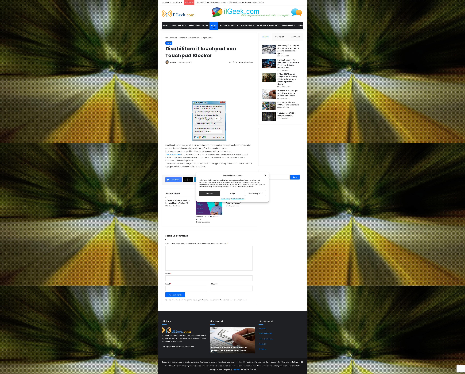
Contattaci (262, 328)
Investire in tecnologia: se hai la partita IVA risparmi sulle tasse (287, 93)
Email (168, 284)
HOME (166, 25)
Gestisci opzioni (256, 193)
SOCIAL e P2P (246, 25)
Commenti (295, 37)
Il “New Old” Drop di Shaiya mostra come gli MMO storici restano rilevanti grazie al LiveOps (287, 79)
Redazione (262, 349)
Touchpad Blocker (173, 154)
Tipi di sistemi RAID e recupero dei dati (286, 114)
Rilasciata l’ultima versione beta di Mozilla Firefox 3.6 (177, 201)
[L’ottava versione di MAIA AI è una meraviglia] (269, 105)
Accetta (209, 193)
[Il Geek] (178, 13)
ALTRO (300, 25)
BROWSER (193, 25)
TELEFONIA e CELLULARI (267, 25)
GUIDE (205, 25)
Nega (232, 193)
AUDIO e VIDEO (178, 25)
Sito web (214, 284)
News (175, 38)
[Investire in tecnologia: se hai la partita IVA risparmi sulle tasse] (269, 94)
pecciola (173, 62)
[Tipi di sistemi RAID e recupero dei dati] (269, 116)
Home (169, 38)
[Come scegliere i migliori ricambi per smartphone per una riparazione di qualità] (269, 49)
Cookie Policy (225, 199)
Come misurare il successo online (208, 218)
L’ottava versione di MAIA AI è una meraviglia (212, 2)
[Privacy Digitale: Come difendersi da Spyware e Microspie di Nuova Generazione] (269, 63)
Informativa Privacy (237, 199)
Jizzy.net (236, 370)
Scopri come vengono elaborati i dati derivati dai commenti (224, 300)
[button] (265, 175)
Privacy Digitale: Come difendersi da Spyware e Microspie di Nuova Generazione (288, 64)
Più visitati (279, 37)
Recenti (265, 37)
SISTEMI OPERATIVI (228, 25)
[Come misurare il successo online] (209, 207)
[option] (232, 340)
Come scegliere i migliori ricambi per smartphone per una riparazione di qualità (288, 50)
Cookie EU (262, 344)
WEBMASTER (287, 25)
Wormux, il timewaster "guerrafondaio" (236, 201)
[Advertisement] (209, 83)
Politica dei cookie (265, 333)
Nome (168, 274)
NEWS (213, 25)
